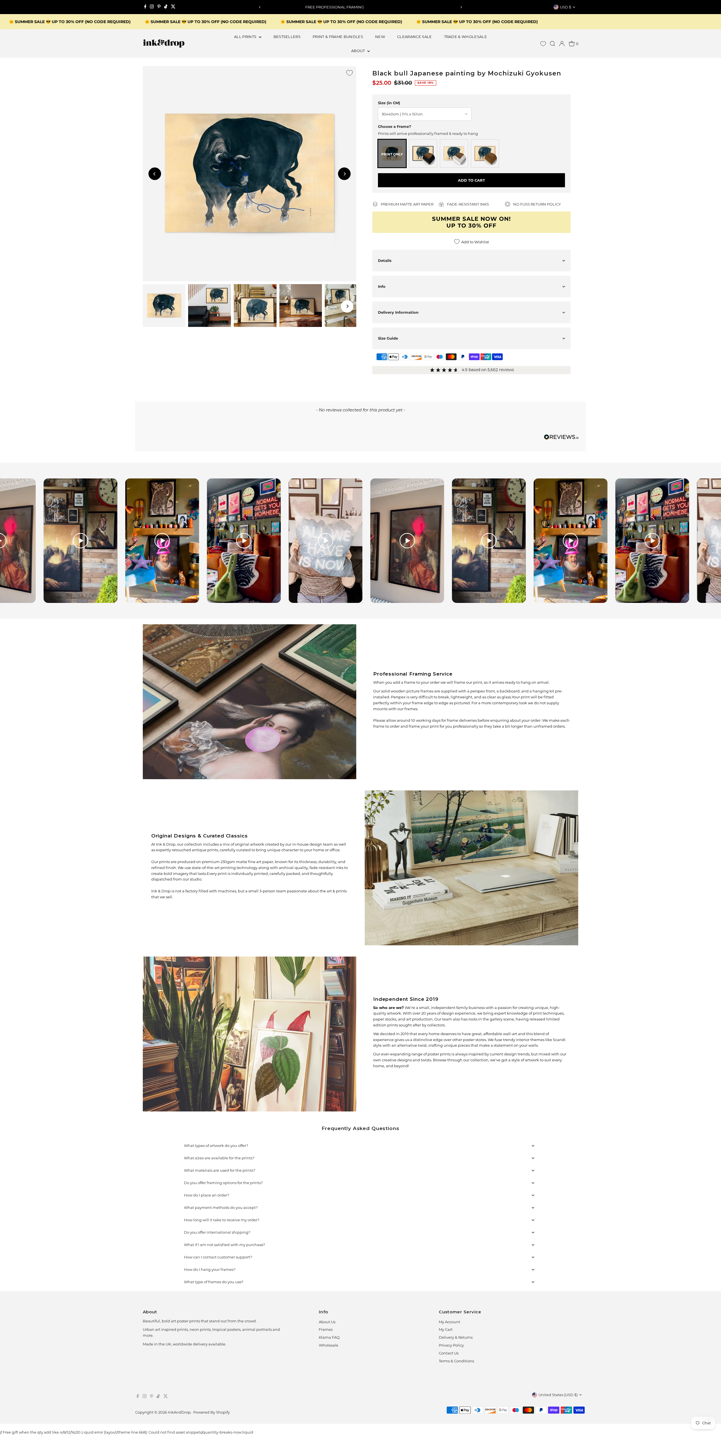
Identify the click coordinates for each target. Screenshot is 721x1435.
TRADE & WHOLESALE (465, 36)
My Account (449, 1322)
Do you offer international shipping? (217, 1232)
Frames (326, 1329)
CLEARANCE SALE (414, 36)
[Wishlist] (543, 43)
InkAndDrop (179, 1412)
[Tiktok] (166, 7)
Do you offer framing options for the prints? (223, 1182)
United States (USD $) (558, 1394)
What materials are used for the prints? (219, 1170)
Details (384, 260)
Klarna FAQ (329, 1337)
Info (382, 286)
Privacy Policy (451, 1345)
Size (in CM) (389, 103)
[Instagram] (151, 7)
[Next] (461, 7)
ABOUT (358, 50)
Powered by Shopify (211, 1412)
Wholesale (328, 1345)
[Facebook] (145, 7)
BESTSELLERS (287, 36)
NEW (380, 36)
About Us (327, 1322)
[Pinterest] (159, 7)
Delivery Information (398, 312)
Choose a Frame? (394, 126)
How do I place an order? (206, 1195)
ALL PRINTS (245, 36)
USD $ (565, 7)
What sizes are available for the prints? (219, 1158)
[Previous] (260, 7)
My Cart (446, 1329)
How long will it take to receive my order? (221, 1220)
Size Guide (388, 338)
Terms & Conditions (456, 1361)
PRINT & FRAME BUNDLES (338, 36)
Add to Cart (471, 180)
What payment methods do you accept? (221, 1207)
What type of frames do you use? (213, 1282)
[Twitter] (173, 7)
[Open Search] (552, 43)
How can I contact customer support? (218, 1257)
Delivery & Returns (456, 1337)
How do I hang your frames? (209, 1269)
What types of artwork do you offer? (216, 1145)
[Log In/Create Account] (561, 43)
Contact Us (449, 1353)
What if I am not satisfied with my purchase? (224, 1244)
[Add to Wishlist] (349, 73)
